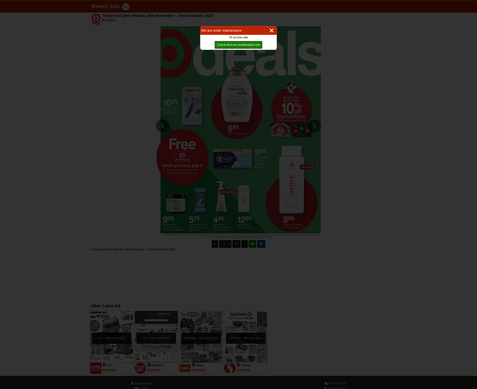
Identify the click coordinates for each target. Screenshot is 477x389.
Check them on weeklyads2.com (238, 44)
